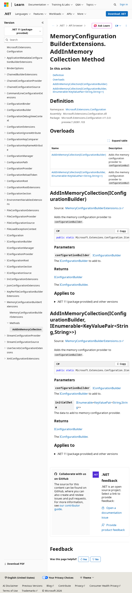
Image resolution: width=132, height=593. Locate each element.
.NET (62, 25)
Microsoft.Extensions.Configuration (86, 109)
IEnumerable (84, 402)
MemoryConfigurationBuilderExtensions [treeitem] (26, 314)
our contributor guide (67, 507)
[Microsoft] (6, 4)
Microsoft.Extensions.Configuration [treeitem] (19, 49)
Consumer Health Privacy (104, 585)
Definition (58, 75)
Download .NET (117, 13)
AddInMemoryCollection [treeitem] (26, 329)
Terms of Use (10, 590)
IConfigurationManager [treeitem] (20, 247)
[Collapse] (43, 22)
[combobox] (23, 31)
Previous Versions (32, 585)
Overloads (58, 79)
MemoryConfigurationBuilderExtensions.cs (93, 208)
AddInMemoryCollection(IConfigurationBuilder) (80, 84)
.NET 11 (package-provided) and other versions (87, 302)
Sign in (124, 4)
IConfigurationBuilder (107, 255)
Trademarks (28, 590)
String (117, 402)
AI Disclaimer (10, 585)
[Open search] (115, 5)
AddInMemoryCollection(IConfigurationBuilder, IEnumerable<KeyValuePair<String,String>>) (80, 90)
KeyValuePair (102, 402)
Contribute (64, 585)
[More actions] (126, 25)
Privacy (79, 585)
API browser (76, 25)
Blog (49, 585)
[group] (89, 166)
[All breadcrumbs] (53, 25)
